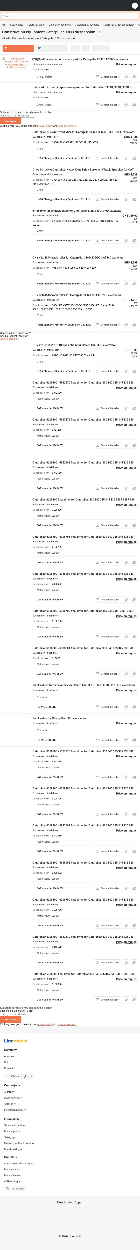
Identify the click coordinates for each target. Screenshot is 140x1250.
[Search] (135, 16)
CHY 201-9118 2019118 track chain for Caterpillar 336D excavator (74, 345)
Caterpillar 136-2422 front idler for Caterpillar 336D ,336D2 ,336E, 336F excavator (83, 132)
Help (6, 1062)
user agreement (67, 125)
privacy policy (45, 125)
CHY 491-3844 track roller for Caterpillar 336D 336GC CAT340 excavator (78, 257)
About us (9, 1056)
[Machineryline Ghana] (23, 5)
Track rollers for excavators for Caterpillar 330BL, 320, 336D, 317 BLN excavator (83, 685)
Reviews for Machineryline (19, 1143)
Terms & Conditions (15, 1125)
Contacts (9, 1068)
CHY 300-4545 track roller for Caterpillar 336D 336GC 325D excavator (76, 295)
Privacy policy (12, 1131)
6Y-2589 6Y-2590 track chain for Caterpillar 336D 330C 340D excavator (77, 210)
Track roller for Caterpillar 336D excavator (59, 718)
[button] (135, 5)
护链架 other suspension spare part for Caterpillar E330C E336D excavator (80, 59)
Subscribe (11, 121)
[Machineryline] (4, 25)
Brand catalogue (13, 1149)
